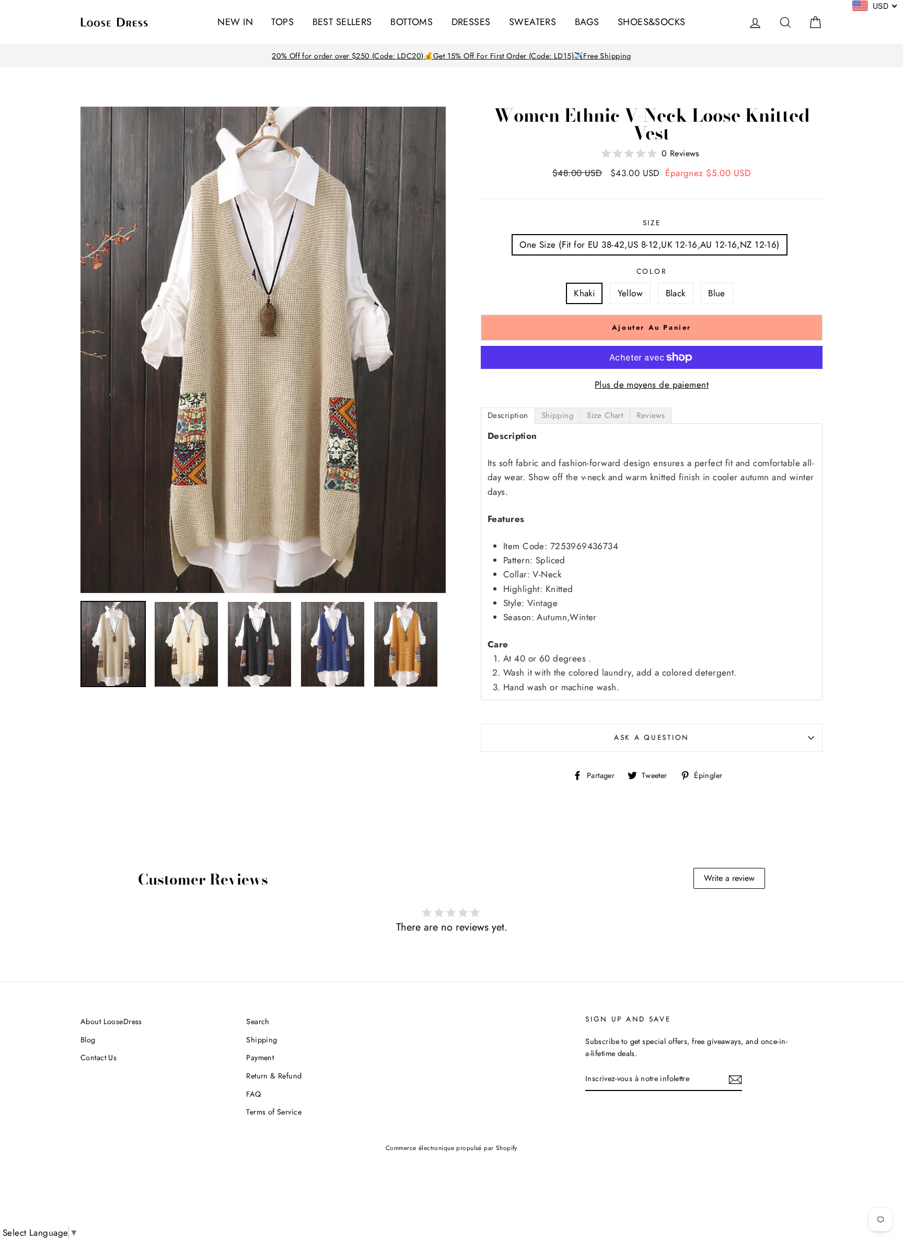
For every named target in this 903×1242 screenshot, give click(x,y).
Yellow (630, 293)
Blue (716, 293)
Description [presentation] (508, 415)
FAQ (253, 1094)
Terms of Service (274, 1112)
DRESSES (471, 22)
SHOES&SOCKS (652, 22)
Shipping (261, 1040)
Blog (88, 1040)
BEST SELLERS (342, 22)
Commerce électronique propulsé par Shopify (451, 1147)
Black (676, 293)
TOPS (282, 22)
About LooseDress (111, 1021)
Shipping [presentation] (557, 415)
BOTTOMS (411, 22)
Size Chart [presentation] (605, 415)
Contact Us (98, 1057)
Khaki (584, 293)
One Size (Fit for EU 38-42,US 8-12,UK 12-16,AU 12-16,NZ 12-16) (649, 244)
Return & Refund (274, 1076)
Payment (260, 1057)
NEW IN (235, 22)
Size (652, 222)
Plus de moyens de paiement (652, 384)
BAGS (587, 22)
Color (651, 271)
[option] (451, 56)
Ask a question (651, 737)
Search (258, 1021)
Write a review (729, 878)
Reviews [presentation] (650, 415)
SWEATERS (532, 22)
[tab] (508, 416)
